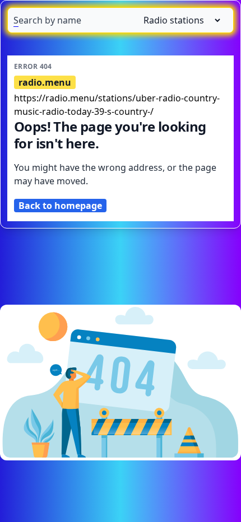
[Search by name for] (120, 20)
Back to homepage (60, 205)
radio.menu (44, 82)
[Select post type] (177, 20)
